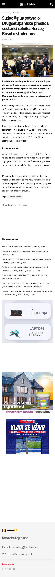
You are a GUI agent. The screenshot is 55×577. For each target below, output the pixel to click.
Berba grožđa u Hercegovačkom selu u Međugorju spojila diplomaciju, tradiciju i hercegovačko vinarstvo (26, 269)
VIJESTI (11, 12)
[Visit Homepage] (27, 4)
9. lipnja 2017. (7, 39)
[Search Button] (51, 4)
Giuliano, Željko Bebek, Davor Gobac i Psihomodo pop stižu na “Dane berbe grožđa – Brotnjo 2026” (27, 293)
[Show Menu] (3, 4)
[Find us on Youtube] (14, 569)
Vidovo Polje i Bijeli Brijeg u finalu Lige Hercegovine (23, 246)
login (10, 204)
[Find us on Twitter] (10, 569)
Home (4, 12)
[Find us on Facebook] (2, 569)
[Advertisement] (27, 485)
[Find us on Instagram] (6, 569)
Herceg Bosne (15, 196)
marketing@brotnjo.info (25, 547)
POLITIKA (20, 12)
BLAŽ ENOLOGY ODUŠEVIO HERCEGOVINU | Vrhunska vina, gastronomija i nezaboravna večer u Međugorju (26, 285)
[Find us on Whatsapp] (17, 569)
